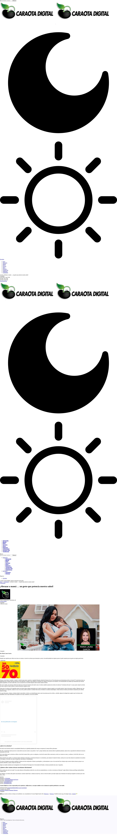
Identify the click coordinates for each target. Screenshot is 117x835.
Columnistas (6, 581)
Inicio (1, 581)
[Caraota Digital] (55, 303)
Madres (14, 787)
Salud (25, 787)
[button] (3, 281)
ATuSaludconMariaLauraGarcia (11, 779)
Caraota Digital (3, 601)
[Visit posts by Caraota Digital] (5, 599)
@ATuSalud (7, 778)
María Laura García (20, 787)
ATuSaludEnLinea (9, 780)
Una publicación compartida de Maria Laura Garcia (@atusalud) (18, 741)
